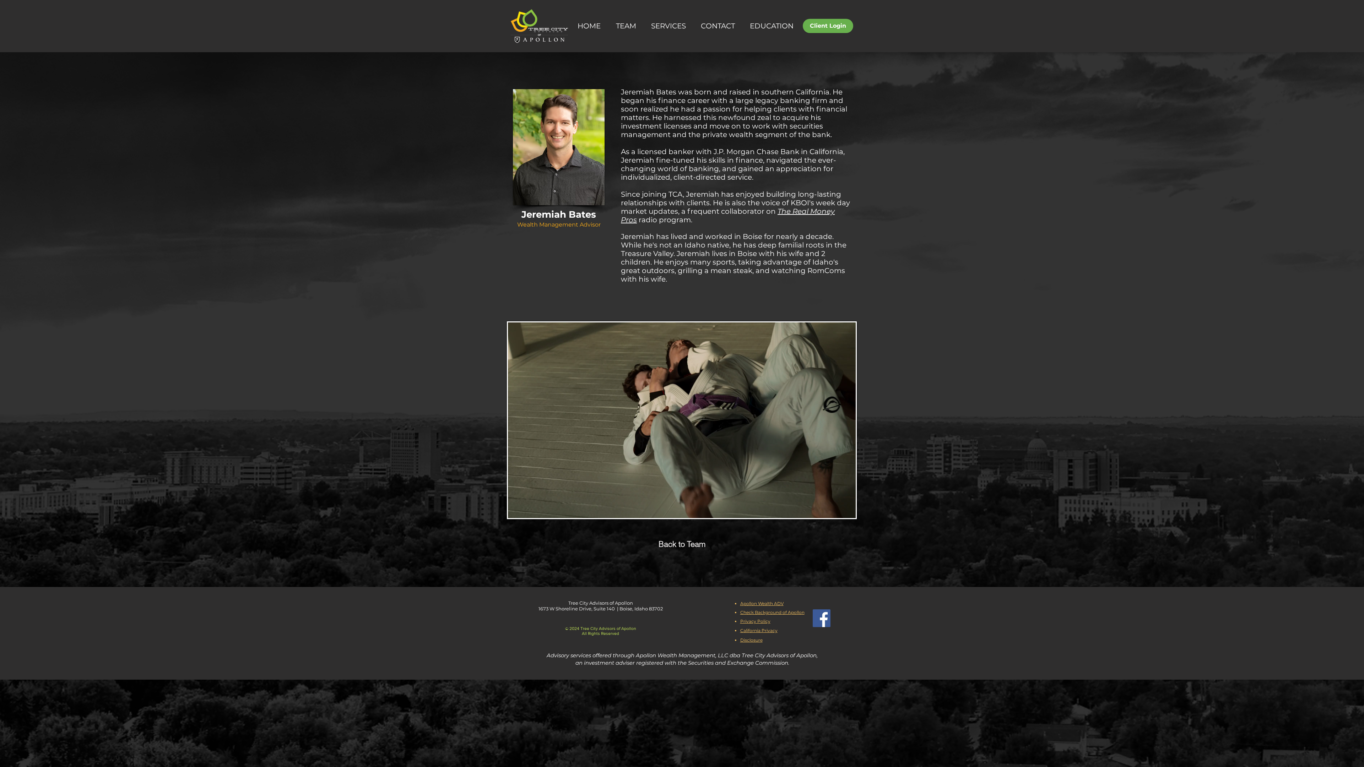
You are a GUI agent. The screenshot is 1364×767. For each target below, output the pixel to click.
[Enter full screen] (846, 508)
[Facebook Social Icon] (821, 618)
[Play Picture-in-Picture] (834, 508)
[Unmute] (529, 508)
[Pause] (517, 508)
